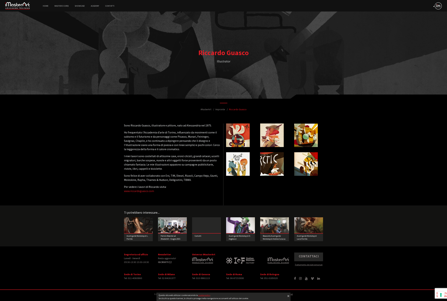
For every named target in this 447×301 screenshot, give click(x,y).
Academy (95, 6)
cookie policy (204, 295)
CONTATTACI (309, 256)
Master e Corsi (61, 6)
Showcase (80, 6)
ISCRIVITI (163, 262)
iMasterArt (206, 109)
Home (45, 6)
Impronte (220, 109)
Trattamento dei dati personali (309, 264)
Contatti (109, 6)
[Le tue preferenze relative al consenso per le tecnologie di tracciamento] (441, 295)
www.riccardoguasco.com (139, 191)
